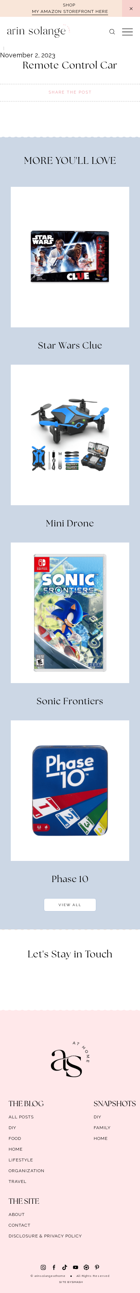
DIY (12, 1127)
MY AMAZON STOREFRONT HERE (70, 11)
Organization (27, 1170)
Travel (18, 1181)
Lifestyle (21, 1159)
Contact (20, 1225)
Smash (77, 1282)
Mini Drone (70, 524)
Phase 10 (70, 879)
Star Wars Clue (70, 346)
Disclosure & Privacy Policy (45, 1235)
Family (102, 1127)
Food (15, 1138)
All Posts (21, 1116)
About (17, 1214)
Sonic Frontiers (70, 701)
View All (70, 905)
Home (16, 1149)
